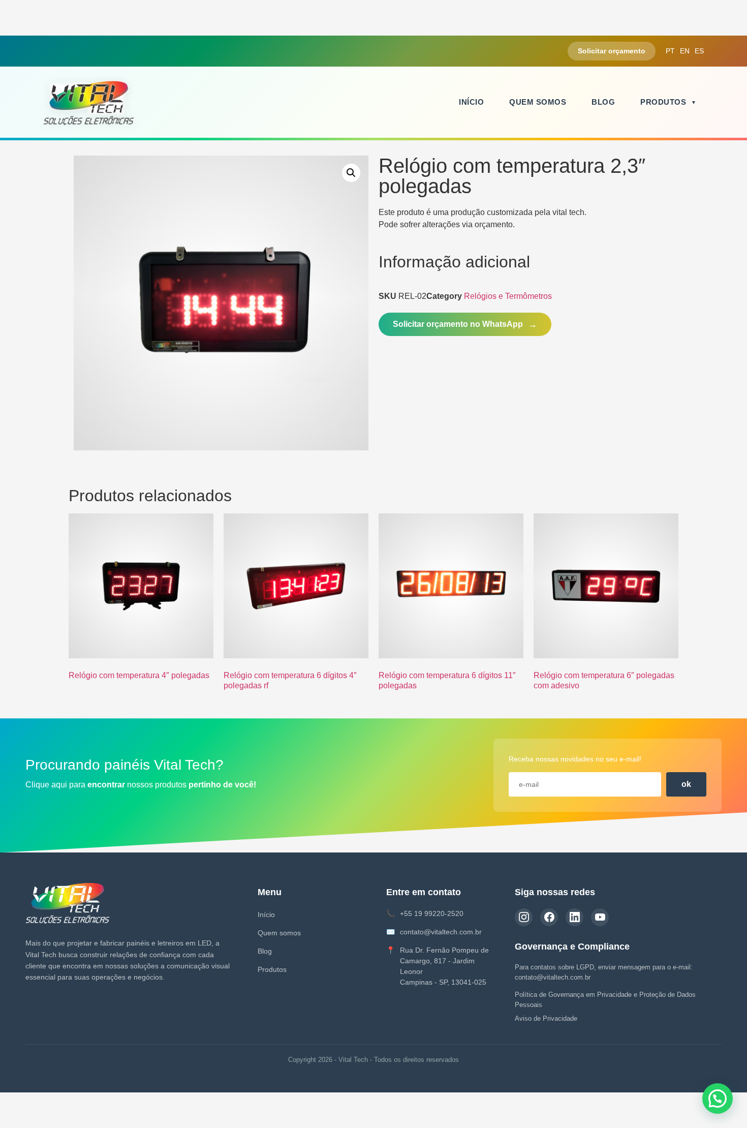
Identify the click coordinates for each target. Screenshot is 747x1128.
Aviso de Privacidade (546, 1018)
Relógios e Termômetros (508, 296)
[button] (351, 173)
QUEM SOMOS (537, 102)
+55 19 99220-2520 (431, 913)
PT (670, 51)
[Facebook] (549, 917)
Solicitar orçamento (611, 51)
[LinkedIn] (574, 917)
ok (686, 784)
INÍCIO (471, 102)
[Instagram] (524, 917)
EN (685, 51)
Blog (265, 951)
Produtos (272, 969)
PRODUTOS (663, 102)
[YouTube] (600, 917)
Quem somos (279, 933)
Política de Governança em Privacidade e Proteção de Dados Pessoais (605, 1000)
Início (266, 914)
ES (699, 51)
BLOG (603, 102)
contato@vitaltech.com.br (441, 932)
